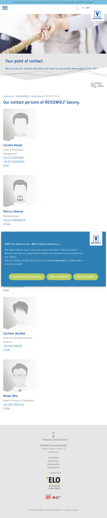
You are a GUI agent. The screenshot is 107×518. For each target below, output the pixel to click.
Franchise (53, 436)
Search (77, 9)
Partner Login (55, 472)
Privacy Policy (53, 461)
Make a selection (59, 276)
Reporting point (53, 464)
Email (6, 165)
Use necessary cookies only (27, 276)
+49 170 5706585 (12, 345)
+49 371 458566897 (13, 157)
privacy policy (59, 260)
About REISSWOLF (22, 96)
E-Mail (6, 349)
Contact (53, 433)
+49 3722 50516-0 (13, 404)
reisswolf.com (8, 96)
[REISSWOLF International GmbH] (97, 14)
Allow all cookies (86, 276)
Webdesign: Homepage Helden (55, 439)
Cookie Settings (53, 467)
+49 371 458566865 (14, 161)
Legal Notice (53, 457)
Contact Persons (37, 96)
